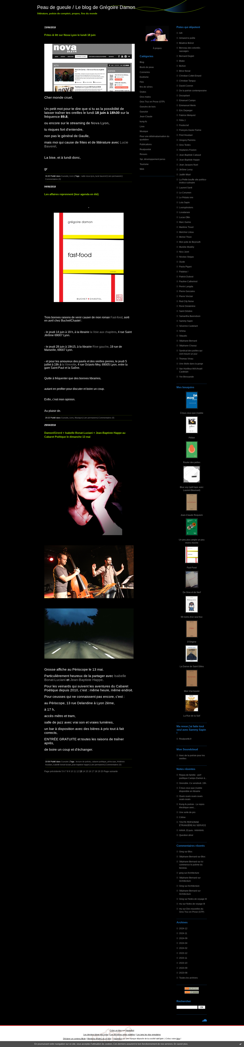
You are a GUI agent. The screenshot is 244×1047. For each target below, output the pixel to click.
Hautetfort (130, 1030)
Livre (142, 126)
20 (102, 771)
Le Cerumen (185, 192)
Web (142, 169)
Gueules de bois (148, 106)
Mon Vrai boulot (191, 691)
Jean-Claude (146, 116)
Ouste (182, 262)
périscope (111, 761)
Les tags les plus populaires (149, 1034)
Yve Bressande (186, 377)
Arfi (180, 33)
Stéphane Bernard (188, 341)
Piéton (192, 437)
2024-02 (183, 948)
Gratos (143, 92)
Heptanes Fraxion (187, 150)
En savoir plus (181, 1044)
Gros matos (145, 97)
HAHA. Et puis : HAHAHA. (191, 830)
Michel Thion (185, 237)
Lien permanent (114, 176)
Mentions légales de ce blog (99, 1039)
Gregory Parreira (187, 140)
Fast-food (117, 317)
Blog (142, 62)
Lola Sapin (184, 202)
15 (87, 771)
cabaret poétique (99, 761)
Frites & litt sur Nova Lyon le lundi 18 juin (70, 34)
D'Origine (191, 642)
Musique (144, 131)
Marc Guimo (185, 222)
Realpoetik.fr (185, 739)
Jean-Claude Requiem (192, 515)
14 (84, 771)
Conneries (145, 72)
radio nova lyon (87, 176)
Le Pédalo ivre (186, 197)
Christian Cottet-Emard (190, 76)
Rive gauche (101, 346)
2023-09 (183, 968)
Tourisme (144, 164)
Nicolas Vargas (186, 257)
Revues (143, 154)
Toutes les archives (188, 978)
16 (90, 771)
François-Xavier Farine (190, 130)
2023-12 (183, 953)
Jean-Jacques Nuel (188, 165)
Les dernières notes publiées (122, 1034)
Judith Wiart (185, 174)
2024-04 (183, 943)
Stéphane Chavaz (188, 345)
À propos (157, 48)
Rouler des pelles (191, 462)
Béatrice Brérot (186, 43)
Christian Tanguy (187, 81)
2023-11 (183, 958)
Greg (181, 851)
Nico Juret (184, 252)
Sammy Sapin (186, 321)
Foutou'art (184, 125)
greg (181, 873)
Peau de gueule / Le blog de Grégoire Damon (86, 7)
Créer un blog (116, 1030)
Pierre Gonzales (187, 291)
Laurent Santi (185, 187)
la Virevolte (69, 364)
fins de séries (146, 87)
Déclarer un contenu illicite (74, 1039)
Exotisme (144, 77)
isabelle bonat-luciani (62, 765)
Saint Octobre (185, 311)
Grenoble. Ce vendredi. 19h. (193, 783)
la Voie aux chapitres (103, 332)
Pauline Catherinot (188, 281)
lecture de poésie (83, 761)
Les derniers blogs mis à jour (95, 1034)
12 (77, 771)
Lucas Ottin (184, 217)
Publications (146, 144)
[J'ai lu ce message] (240, 1044)
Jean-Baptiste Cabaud (190, 155)
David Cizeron (186, 86)
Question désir (186, 835)
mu (180, 904)
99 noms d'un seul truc (192, 617)
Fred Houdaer (186, 135)
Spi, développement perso (152, 159)
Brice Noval (184, 71)
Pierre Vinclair (186, 296)
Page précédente (52, 771)
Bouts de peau (147, 67)
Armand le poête (187, 38)
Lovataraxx (184, 212)
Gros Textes (185, 145)
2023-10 (183, 963)
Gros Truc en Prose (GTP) (152, 101)
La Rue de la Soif (191, 716)
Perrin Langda (186, 286)
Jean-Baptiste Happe (189, 160)
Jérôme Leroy (186, 169)
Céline (182, 817)
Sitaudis (183, 336)
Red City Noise (186, 301)
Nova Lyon (100, 123)
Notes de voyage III (197, 899)
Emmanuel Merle (187, 105)
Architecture (193, 873)
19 (99, 771)
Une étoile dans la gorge (191, 363)
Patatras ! (183, 271)
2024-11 (183, 933)
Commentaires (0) (53, 179)
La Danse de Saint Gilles (192, 666)
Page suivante (111, 771)
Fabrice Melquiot (187, 115)
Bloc (190, 851)
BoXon (182, 66)
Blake (182, 61)
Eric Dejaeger (186, 110)
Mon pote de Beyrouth (190, 242)
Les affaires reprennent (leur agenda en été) (71, 194)
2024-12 (183, 928)
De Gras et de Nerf (192, 592)
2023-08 (183, 973)
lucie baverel (100, 176)
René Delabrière (187, 306)
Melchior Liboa (186, 232)
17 (93, 771)
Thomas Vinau (186, 358)
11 (75, 771)
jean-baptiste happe (80, 765)
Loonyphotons (186, 207)
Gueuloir (144, 111)
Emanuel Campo (187, 100)
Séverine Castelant (188, 326)
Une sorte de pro (187, 812)
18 (96, 771)
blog (178, 1039)
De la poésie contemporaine (193, 90)
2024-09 (183, 938)
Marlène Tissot (186, 227)
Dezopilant (184, 95)
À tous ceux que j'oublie (191, 413)
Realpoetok (145, 149)
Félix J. (182, 120)
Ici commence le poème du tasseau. (191, 864)
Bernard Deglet (186, 56)
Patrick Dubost (186, 276)
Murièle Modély (186, 247)
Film (142, 82)
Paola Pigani (185, 266)
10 (72, 771)
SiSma (182, 331)
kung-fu (143, 121)
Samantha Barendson (189, 316)
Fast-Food (192, 567)
